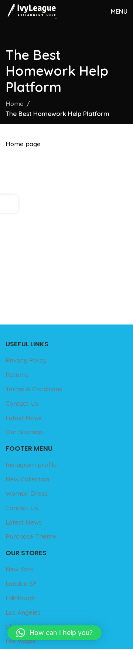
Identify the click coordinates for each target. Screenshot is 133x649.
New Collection (27, 479)
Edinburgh (20, 598)
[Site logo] (31, 10)
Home (15, 103)
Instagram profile (31, 464)
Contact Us (22, 403)
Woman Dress (26, 493)
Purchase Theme (31, 536)
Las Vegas (20, 641)
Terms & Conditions (34, 389)
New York (20, 569)
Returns (17, 374)
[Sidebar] (9, 204)
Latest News (24, 418)
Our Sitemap (24, 432)
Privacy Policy (26, 360)
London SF (21, 583)
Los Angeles (23, 612)
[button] (54, 632)
